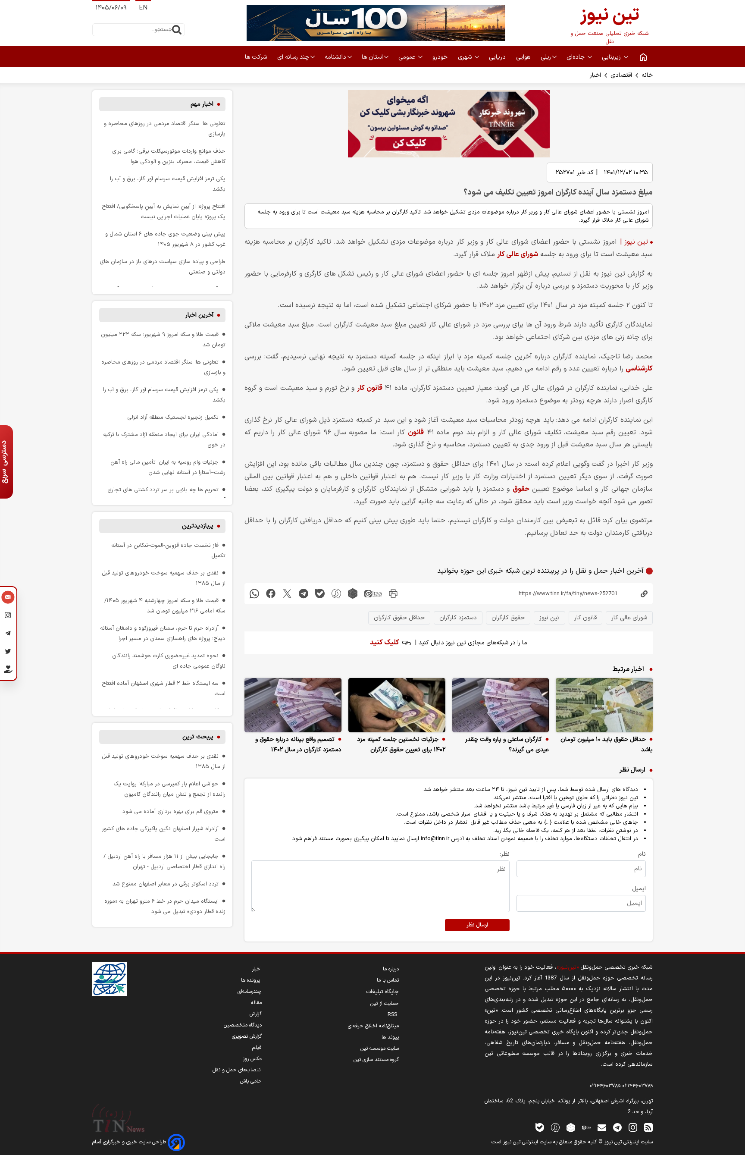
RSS (393, 1015)
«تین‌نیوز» (568, 967)
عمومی (407, 57)
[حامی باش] (8, 671)
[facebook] (270, 593)
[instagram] (633, 1127)
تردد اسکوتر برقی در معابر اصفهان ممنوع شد (166, 884)
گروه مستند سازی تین (376, 1060)
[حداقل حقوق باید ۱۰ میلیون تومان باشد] (604, 705)
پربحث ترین (197, 736)
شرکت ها (257, 57)
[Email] (8, 598)
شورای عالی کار (517, 254)
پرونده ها (251, 980)
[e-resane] (109, 979)
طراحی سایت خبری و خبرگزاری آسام (130, 1142)
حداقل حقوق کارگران (399, 617)
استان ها (372, 57)
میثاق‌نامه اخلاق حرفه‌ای (373, 1026)
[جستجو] (177, 30)
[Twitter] (8, 652)
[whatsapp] (254, 593)
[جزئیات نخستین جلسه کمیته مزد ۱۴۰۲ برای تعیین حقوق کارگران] (396, 705)
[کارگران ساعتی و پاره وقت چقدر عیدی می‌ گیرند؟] (500, 705)
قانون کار (369, 388)
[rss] (648, 1127)
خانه (647, 75)
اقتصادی (621, 75)
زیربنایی (612, 57)
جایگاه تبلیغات (382, 992)
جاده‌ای (576, 57)
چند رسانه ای (293, 57)
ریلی (546, 57)
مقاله (256, 1003)
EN (143, 8)
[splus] (555, 1127)
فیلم (257, 1047)
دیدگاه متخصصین (243, 1025)
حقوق (521, 489)
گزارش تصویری (247, 1036)
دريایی (498, 57)
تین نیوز (549, 617)
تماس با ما (388, 980)
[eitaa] (373, 593)
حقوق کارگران (508, 617)
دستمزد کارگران (458, 617)
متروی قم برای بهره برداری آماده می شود (170, 811)
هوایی (524, 57)
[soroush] (336, 593)
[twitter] (287, 593)
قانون (416, 432)
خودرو (440, 57)
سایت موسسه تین (379, 1048)
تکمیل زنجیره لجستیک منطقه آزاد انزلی (173, 417)
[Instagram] (8, 616)
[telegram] (303, 593)
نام (642, 854)
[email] (602, 1127)
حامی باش (251, 1081)
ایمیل (639, 888)
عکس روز (252, 1059)
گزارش (256, 1014)
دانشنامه (335, 57)
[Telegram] (8, 634)
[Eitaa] (586, 1127)
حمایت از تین (384, 1003)
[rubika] (352, 593)
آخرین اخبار (199, 315)
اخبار (595, 75)
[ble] (320, 593)
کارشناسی (639, 369)
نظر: (505, 854)
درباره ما (391, 969)
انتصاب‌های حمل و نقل (237, 1070)
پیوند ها (390, 1037)
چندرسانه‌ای (250, 991)
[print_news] (393, 593)
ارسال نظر (477, 925)
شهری (465, 57)
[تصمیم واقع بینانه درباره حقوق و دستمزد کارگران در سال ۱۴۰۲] (292, 705)
